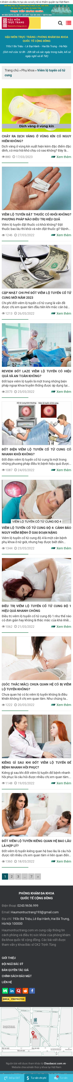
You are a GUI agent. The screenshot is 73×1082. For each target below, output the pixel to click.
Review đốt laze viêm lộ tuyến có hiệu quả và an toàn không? (36, 373)
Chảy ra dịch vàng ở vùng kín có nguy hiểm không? (36, 138)
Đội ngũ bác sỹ (12, 964)
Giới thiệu (9, 958)
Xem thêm (64, 157)
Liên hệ (7, 982)
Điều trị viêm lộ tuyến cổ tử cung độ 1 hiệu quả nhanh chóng (36, 608)
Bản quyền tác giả (15, 970)
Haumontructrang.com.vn (20, 930)
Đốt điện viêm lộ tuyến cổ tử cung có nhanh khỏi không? (36, 451)
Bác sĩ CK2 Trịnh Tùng (40, 944)
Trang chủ (12, 70)
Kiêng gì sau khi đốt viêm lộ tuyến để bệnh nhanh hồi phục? (36, 765)
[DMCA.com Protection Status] (14, 999)
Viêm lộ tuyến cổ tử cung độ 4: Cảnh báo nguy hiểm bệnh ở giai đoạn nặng (36, 530)
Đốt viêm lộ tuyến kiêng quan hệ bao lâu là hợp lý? (36, 843)
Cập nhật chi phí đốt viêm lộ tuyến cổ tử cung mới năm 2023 (36, 295)
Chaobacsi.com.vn (55, 1063)
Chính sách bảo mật (17, 976)
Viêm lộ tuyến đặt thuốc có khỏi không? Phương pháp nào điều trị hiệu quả (36, 217)
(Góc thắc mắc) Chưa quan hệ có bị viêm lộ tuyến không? (36, 686)
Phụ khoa (27, 70)
